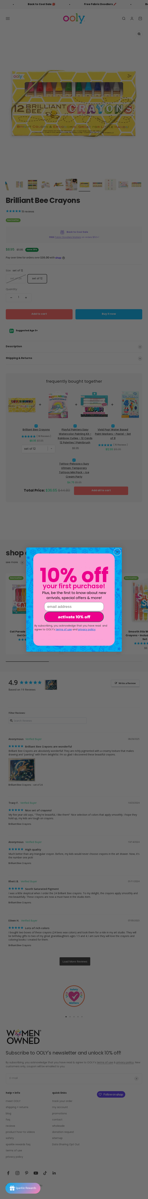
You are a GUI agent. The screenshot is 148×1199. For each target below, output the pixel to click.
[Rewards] (22, 1188)
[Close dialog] (117, 552)
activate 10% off (74, 617)
